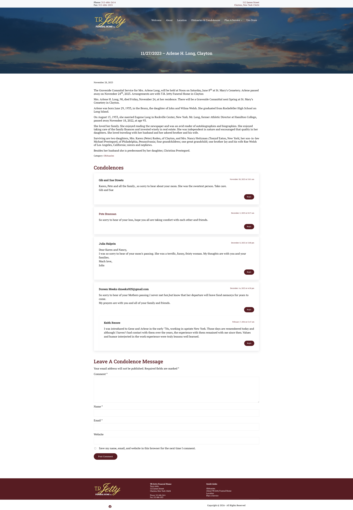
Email (98, 420)
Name (98, 406)
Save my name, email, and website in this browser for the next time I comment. (147, 448)
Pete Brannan (107, 214)
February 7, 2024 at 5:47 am (243, 322)
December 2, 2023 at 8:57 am (242, 213)
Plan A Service (212, 495)
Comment (101, 374)
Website (99, 434)
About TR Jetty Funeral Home (218, 490)
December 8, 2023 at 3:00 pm (242, 243)
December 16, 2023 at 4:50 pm (242, 288)
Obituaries (109, 155)
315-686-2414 (108, 2)
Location (210, 493)
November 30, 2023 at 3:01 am (242, 179)
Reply (249, 197)
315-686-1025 (105, 5)
